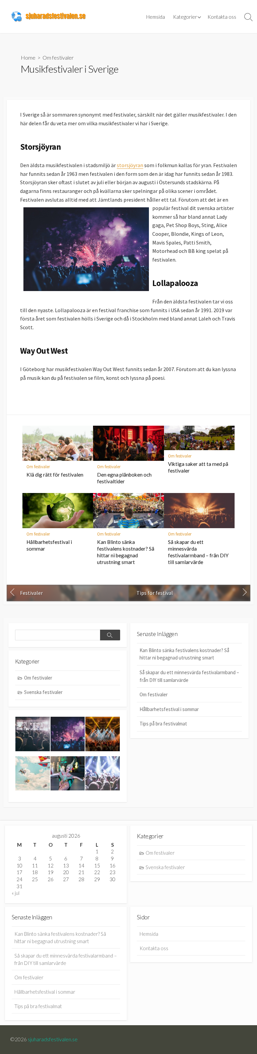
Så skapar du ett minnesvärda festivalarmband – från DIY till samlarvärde (198, 552)
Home (28, 57)
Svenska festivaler (43, 692)
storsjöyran (130, 165)
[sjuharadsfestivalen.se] (48, 16)
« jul (15, 893)
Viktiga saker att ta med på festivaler (198, 467)
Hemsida (155, 17)
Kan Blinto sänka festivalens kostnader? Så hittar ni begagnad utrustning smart (125, 552)
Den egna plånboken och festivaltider (124, 478)
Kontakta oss (221, 17)
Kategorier (185, 17)
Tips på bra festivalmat (163, 723)
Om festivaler (58, 57)
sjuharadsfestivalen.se (53, 1039)
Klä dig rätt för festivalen (54, 475)
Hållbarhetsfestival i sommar (49, 545)
